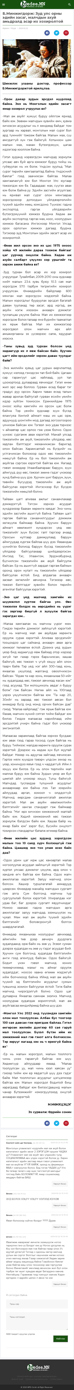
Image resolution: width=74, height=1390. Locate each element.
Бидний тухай (17, 1379)
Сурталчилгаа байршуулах (37, 1379)
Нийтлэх (60, 1338)
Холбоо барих (56, 1379)
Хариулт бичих (60, 1184)
